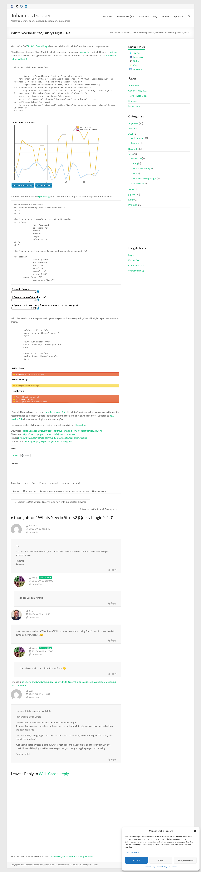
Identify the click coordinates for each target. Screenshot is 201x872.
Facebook (138, 56)
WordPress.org (136, 270)
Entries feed (134, 260)
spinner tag (44, 196)
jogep (17, 491)
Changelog (79, 424)
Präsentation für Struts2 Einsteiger (98, 509)
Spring (134, 163)
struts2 (76, 483)
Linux (131, 199)
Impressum (172, 867)
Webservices (137, 183)
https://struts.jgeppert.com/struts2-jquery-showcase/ (49, 434)
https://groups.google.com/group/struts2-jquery (48, 441)
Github (136, 61)
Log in (131, 255)
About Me (107, 16)
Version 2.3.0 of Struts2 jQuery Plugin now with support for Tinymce (50, 501)
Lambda (135, 142)
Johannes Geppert (32, 15)
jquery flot (85, 51)
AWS (130, 133)
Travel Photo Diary (147, 16)
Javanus (33, 525)
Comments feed (136, 265)
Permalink (34, 531)
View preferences (185, 860)
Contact (165, 16)
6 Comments (100, 491)
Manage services (133, 852)
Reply (113, 569)
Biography (133, 148)
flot (33, 483)
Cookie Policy (150, 867)
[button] (195, 830)
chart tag (112, 51)
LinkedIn (137, 69)
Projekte (58, 491)
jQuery (42, 483)
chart (25, 483)
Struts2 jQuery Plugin (38, 46)
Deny (160, 860)
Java (138, 33)
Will (42, 773)
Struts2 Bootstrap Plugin (143, 178)
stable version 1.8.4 (55, 412)
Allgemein (133, 123)
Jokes (131, 189)
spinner (65, 483)
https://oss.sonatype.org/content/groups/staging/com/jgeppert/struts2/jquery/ (62, 430)
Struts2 (85, 491)
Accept (136, 860)
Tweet (15, 455)
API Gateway (138, 137)
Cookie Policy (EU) (125, 16)
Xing (135, 65)
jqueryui (54, 483)
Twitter (136, 52)
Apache (132, 128)
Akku (31, 611)
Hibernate (136, 158)
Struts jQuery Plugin (149, 33)
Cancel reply (58, 773)
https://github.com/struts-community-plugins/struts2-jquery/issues (52, 437)
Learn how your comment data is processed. (72, 856)
